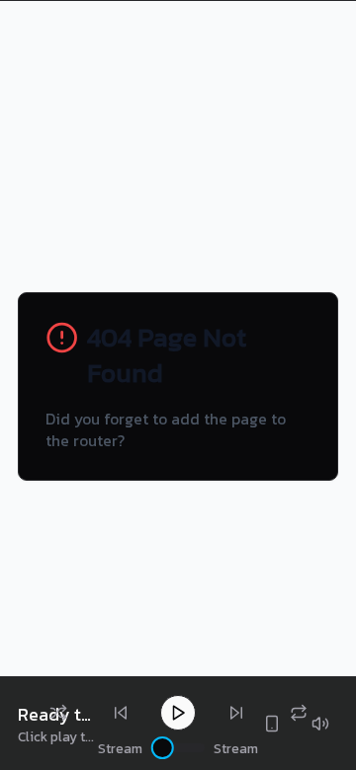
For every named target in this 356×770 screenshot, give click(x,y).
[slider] (162, 747)
